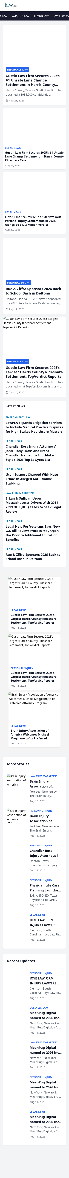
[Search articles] (64, 5)
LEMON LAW (41, 16)
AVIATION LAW (20, 16)
